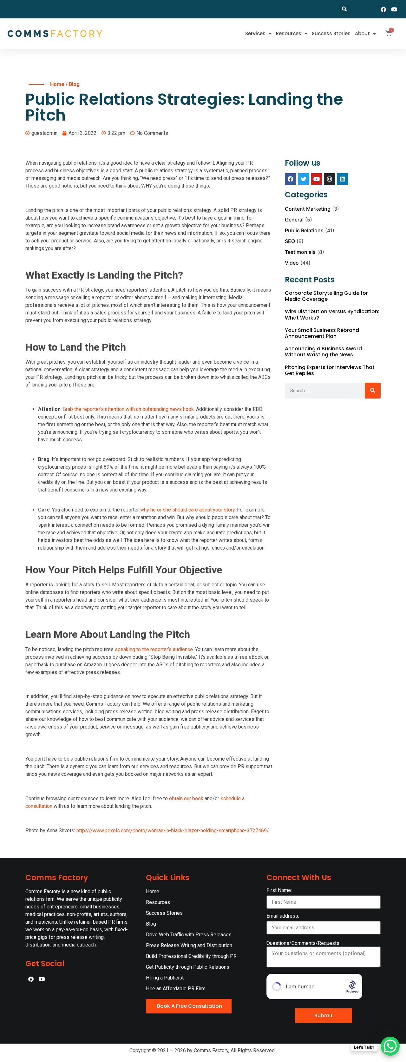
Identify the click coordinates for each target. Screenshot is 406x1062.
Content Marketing (308, 209)
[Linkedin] (342, 179)
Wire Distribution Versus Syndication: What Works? (332, 314)
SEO (290, 241)
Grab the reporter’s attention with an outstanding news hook (128, 409)
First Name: (279, 890)
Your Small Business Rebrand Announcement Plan (322, 333)
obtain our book (186, 798)
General (294, 219)
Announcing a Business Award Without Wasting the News (323, 351)
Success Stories (331, 33)
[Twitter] (303, 179)
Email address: (282, 916)
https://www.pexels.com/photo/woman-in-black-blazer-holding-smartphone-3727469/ (172, 831)
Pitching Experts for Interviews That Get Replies (330, 370)
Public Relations (304, 230)
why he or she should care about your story (187, 510)
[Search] (373, 391)
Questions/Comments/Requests (302, 943)
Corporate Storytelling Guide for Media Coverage (326, 296)
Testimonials (300, 252)
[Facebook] (383, 9)
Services (255, 33)
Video (292, 263)
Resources (288, 33)
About (362, 33)
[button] (344, 9)
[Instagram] (329, 179)
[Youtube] (394, 9)
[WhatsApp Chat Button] (390, 1046)
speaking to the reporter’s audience (154, 649)
